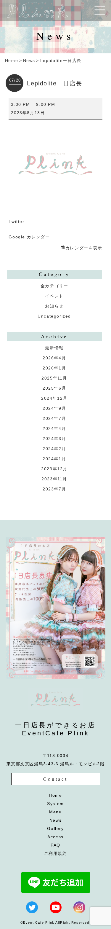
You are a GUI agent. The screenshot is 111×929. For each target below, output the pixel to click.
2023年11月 (54, 479)
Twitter (16, 221)
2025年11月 (54, 378)
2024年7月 (54, 418)
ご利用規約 (55, 853)
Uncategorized (54, 316)
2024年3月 (54, 438)
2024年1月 (54, 458)
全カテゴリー (54, 285)
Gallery (55, 828)
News (29, 60)
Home (11, 60)
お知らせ (54, 306)
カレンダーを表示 (83, 248)
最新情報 (54, 347)
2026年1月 (54, 368)
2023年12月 (54, 468)
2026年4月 (54, 358)
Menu (55, 812)
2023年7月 (54, 489)
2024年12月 (54, 398)
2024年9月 (54, 408)
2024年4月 (54, 428)
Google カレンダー (29, 237)
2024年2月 (54, 448)
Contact (55, 779)
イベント (54, 296)
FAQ (55, 845)
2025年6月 (54, 388)
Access (55, 836)
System (55, 803)
